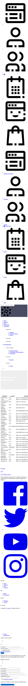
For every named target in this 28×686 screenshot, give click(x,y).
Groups (11, 335)
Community (6, 326)
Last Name (3, 670)
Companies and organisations (16, 352)
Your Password (4, 648)
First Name (3, 668)
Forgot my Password (5, 651)
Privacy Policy (9, 679)
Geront (8, 608)
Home (5, 320)
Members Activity (14, 333)
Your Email (3, 673)
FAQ (5, 586)
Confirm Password (5, 676)
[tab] (5, 634)
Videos (11, 366)
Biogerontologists (14, 350)
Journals (11, 359)
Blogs (5, 323)
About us (6, 322)
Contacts (6, 587)
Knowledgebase (7, 344)
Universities (12, 353)
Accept (7, 679)
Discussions (6, 324)
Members (12, 332)
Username (3, 647)
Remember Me (5, 650)
